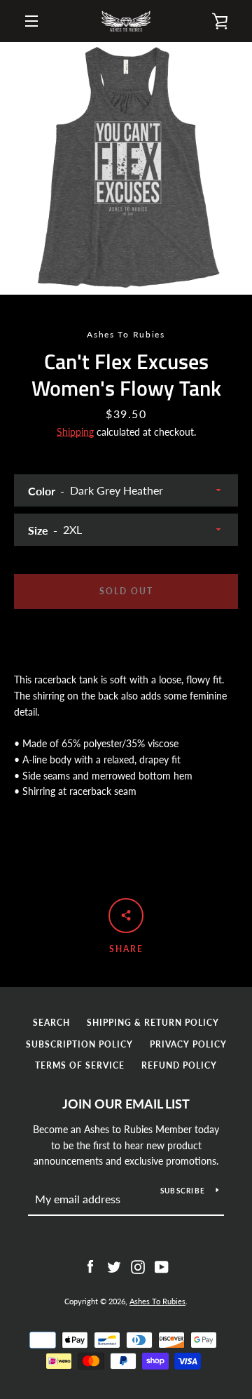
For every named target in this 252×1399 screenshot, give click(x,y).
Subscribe (182, 1190)
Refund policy (179, 1065)
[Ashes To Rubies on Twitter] (114, 1265)
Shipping (75, 432)
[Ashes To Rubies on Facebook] (90, 1265)
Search (51, 1022)
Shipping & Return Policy (153, 1022)
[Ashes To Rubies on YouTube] (162, 1265)
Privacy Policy (188, 1044)
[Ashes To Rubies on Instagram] (138, 1265)
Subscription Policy (79, 1044)
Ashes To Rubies (158, 1301)
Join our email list (126, 1103)
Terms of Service (80, 1065)
